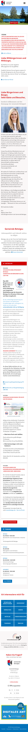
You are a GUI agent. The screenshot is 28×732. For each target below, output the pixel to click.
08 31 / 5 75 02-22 (15, 678)
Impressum (9, 729)
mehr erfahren (7, 53)
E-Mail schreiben (14, 682)
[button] (2, 15)
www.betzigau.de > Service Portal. (15, 510)
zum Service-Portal (8, 79)
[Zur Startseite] (10, 3)
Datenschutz (15, 729)
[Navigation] (24, 3)
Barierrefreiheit (23, 729)
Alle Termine (7, 581)
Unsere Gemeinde (18, 252)
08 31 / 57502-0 (15, 676)
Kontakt (3, 729)
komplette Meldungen (10, 522)
